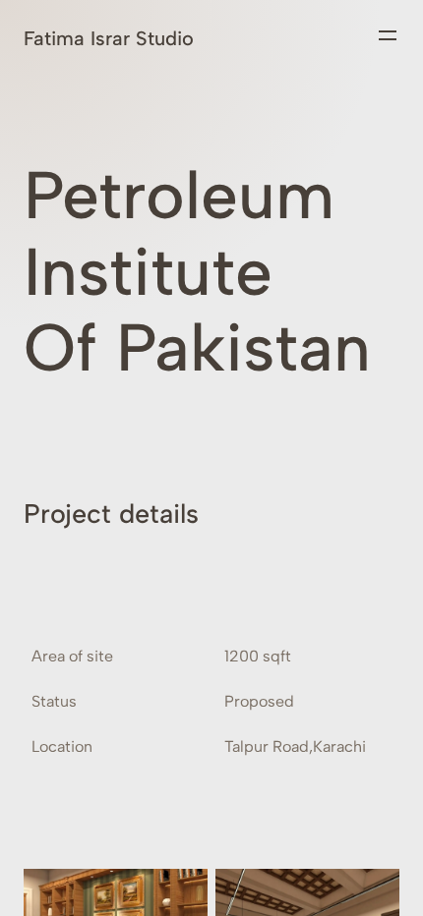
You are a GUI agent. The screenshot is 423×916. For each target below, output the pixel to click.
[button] (211, 524)
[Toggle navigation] (387, 35)
